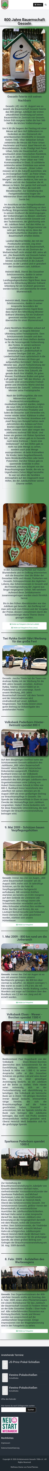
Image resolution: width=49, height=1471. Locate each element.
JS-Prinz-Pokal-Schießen (24, 1362)
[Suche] (46, 5)
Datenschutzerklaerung (10, 1448)
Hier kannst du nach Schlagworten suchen (17, 1406)
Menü (39, 5)
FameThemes (32, 1467)
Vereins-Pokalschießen (23, 1375)
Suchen (31, 1410)
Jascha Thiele (19, 678)
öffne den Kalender (8, 1399)
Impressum (5, 1443)
